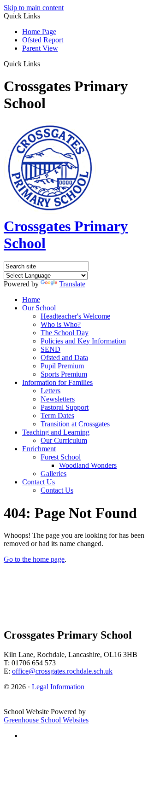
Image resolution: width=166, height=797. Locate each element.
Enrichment (39, 449)
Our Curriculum (64, 440)
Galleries (53, 473)
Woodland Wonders (88, 465)
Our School (39, 308)
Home (31, 299)
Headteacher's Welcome (75, 316)
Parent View (40, 48)
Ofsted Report (42, 40)
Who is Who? (61, 324)
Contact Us (38, 482)
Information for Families (57, 382)
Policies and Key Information (83, 341)
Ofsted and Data (64, 357)
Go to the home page (34, 559)
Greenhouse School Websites (46, 720)
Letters (50, 391)
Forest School (61, 457)
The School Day (65, 333)
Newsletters (58, 399)
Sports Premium (64, 374)
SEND (50, 349)
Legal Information (58, 687)
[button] (43, 63)
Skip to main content (34, 8)
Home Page (39, 31)
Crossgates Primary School (66, 234)
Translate (72, 284)
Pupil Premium (62, 366)
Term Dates (57, 415)
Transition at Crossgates (75, 424)
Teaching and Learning (55, 432)
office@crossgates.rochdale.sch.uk (62, 671)
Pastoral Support (65, 407)
